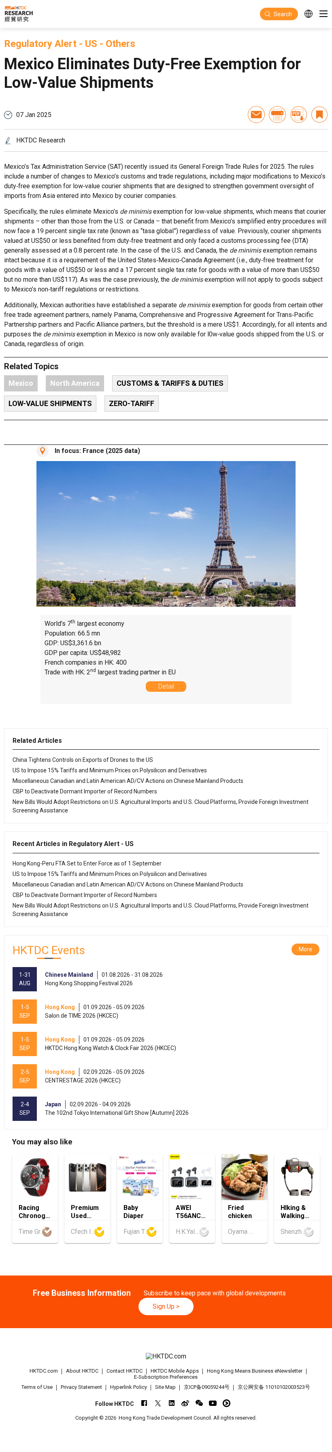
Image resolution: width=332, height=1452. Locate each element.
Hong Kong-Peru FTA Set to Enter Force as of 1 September (87, 863)
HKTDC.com (44, 1371)
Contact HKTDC (124, 1371)
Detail (166, 686)
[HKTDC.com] (166, 1356)
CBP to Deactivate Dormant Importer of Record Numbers (85, 791)
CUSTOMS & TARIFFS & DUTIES (170, 383)
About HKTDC (82, 1371)
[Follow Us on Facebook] (144, 1403)
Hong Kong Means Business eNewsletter (254, 1371)
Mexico (21, 383)
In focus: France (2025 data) (97, 451)
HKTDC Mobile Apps (175, 1371)
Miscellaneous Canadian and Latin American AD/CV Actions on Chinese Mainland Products (128, 781)
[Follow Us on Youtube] (213, 1403)
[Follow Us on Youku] (226, 1403)
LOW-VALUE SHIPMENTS (50, 403)
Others (120, 43)
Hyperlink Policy (128, 1387)
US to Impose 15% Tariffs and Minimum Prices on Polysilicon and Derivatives (110, 770)
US (91, 43)
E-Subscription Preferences (166, 1377)
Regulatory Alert (40, 43)
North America (75, 383)
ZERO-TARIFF (131, 403)
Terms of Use (37, 1387)
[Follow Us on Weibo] (185, 1403)
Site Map (165, 1387)
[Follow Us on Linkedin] (171, 1403)
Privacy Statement (81, 1387)
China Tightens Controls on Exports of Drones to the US (83, 760)
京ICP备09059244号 (207, 1387)
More (305, 949)
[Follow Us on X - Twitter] (158, 1403)
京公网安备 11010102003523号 (274, 1387)
